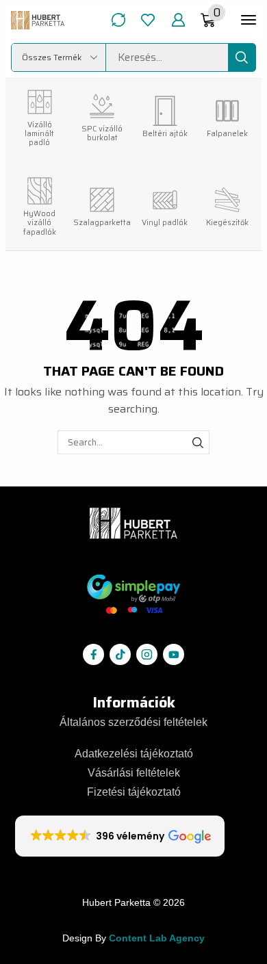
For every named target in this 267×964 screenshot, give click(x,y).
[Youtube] (173, 654)
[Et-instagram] (146, 654)
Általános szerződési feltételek (133, 722)
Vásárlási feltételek (134, 773)
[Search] (241, 57)
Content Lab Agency (157, 938)
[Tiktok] (120, 654)
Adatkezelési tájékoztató (134, 753)
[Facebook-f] (93, 654)
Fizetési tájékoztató (134, 792)
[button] (118, 20)
